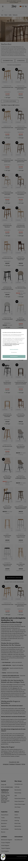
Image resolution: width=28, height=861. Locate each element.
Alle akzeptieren (14, 356)
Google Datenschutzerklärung (11, 345)
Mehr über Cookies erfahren (10, 344)
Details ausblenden (14, 349)
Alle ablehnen (14, 352)
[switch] (3, 859)
